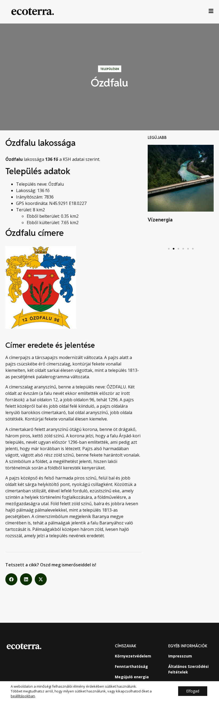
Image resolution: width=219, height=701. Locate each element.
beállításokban (23, 696)
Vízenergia (160, 220)
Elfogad (192, 691)
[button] (11, 579)
